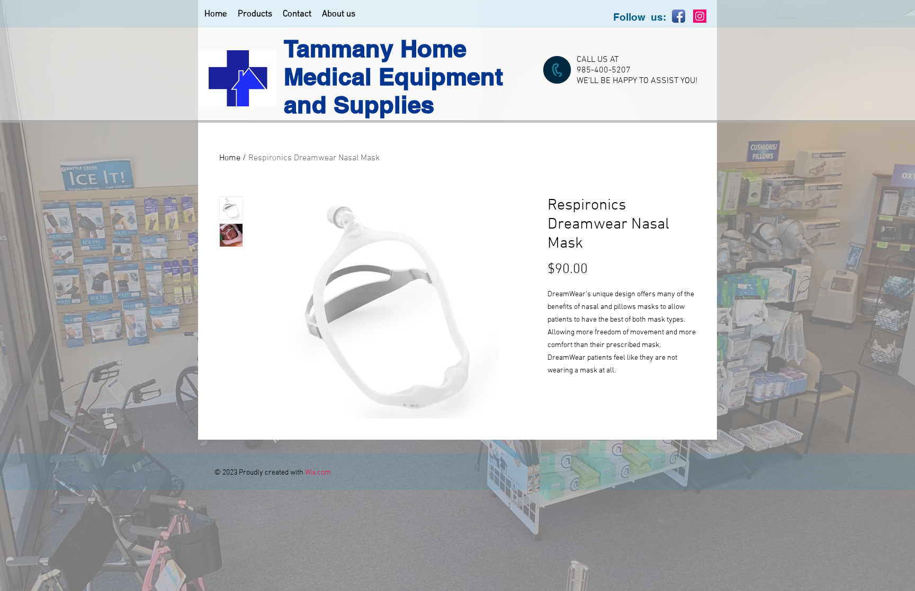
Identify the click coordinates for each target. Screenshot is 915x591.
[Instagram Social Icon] (699, 16)
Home (229, 158)
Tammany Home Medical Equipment (393, 62)
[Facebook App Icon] (678, 16)
